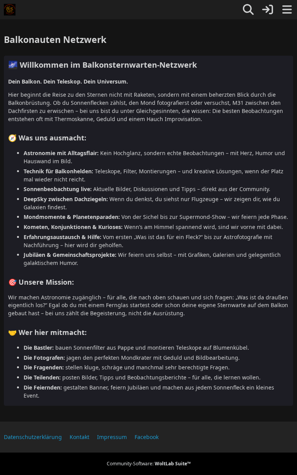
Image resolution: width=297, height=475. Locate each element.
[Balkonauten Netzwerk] (9, 9)
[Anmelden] (267, 9)
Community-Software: (149, 463)
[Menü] (287, 9)
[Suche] (248, 9)
